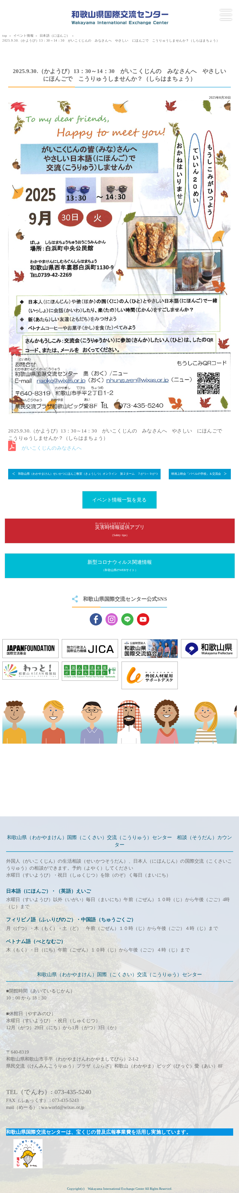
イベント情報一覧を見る (119, 500)
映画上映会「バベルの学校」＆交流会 (196, 473)
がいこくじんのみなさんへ (52, 448)
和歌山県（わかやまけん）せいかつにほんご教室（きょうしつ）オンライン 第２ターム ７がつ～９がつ (88, 473)
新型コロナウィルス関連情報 (119, 565)
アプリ (120, 529)
